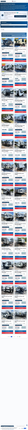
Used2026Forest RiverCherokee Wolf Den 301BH (20, 249)
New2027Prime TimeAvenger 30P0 (20, 321)
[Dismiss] (1, 426)
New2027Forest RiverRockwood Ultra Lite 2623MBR (20, 272)
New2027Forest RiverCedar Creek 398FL (7, 272)
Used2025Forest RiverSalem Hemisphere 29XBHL (20, 151)
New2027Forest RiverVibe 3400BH (19, 297)
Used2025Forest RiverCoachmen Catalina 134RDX (6, 249)
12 (17, 336)
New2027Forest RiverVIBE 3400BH (6, 199)
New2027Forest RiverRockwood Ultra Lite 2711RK (7, 100)
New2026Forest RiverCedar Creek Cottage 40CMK (20, 100)
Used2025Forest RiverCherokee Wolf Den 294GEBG (7, 151)
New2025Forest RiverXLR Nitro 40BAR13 (7, 75)
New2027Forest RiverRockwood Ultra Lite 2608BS (20, 74)
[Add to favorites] (12, 46)
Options (19, 428)
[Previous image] (2, 42)
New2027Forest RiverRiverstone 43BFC (7, 49)
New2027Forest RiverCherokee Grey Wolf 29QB (7, 223)
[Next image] (12, 42)
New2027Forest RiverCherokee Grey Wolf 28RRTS (20, 224)
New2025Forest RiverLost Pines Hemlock (20, 50)
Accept (25, 428)
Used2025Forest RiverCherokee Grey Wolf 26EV (20, 199)
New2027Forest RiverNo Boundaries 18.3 (6, 174)
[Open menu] (26, 1)
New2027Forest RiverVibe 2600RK (6, 321)
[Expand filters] (26, 29)
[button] (14, 15)
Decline (22, 428)
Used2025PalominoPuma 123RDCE (19, 174)
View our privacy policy (11, 429)
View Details (8, 58)
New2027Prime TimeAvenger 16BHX (7, 297)
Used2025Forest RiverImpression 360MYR (6, 125)
